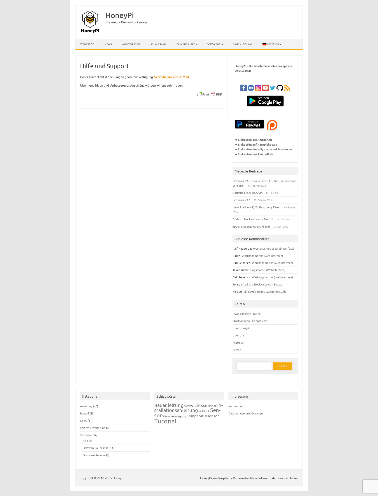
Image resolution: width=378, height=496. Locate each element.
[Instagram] (258, 93)
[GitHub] (279, 93)
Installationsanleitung (188, 407)
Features (238, 342)
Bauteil (84, 413)
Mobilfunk (204, 411)
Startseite (87, 44)
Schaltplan (158, 44)
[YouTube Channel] (265, 93)
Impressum (235, 406)
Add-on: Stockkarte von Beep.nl (253, 219)
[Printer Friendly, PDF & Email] (209, 95)
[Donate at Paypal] (249, 132)
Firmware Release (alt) (97, 448)
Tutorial (165, 421)
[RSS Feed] (287, 93)
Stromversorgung (174, 416)
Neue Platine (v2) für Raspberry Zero (256, 207)
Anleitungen (131, 44)
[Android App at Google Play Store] (265, 108)
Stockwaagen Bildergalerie (250, 321)
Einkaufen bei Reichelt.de (255, 154)
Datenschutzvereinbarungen (246, 413)
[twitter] (272, 93)
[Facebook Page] (243, 93)
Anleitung (86, 406)
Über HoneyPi (241, 328)
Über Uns (238, 335)
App (85, 440)
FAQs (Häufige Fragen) (247, 313)
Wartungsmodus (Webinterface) (273, 248)
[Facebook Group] (251, 93)
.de (275, 144)
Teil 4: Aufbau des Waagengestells (264, 291)
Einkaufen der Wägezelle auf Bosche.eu (265, 149)
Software (213, 44)
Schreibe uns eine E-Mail (171, 77)
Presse (237, 350)
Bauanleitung (242, 44)
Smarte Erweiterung (92, 428)
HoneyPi (119, 15)
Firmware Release (94, 455)
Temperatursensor (203, 415)
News (108, 44)
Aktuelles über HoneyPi (247, 193)
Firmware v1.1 (241, 200)
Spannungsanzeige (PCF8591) (251, 226)
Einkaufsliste (186, 44)
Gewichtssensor (200, 405)
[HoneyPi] (90, 32)
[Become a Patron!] (272, 132)
